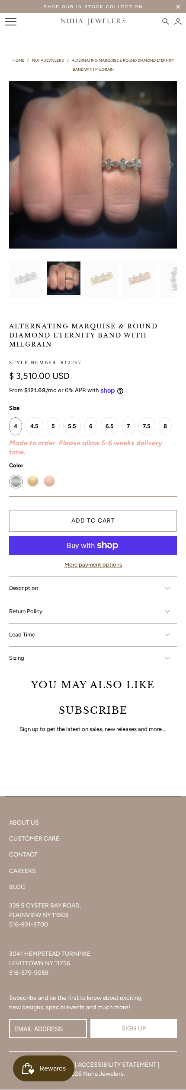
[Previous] (15, 165)
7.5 (147, 426)
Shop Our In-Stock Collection (93, 6)
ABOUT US (24, 822)
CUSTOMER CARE (34, 838)
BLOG (17, 887)
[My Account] (178, 21)
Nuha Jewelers (103, 1073)
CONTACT (23, 854)
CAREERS (22, 871)
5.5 (72, 426)
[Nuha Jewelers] (93, 21)
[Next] (170, 165)
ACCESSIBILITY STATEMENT (117, 1064)
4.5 (34, 426)
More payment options (93, 564)
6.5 (110, 426)
